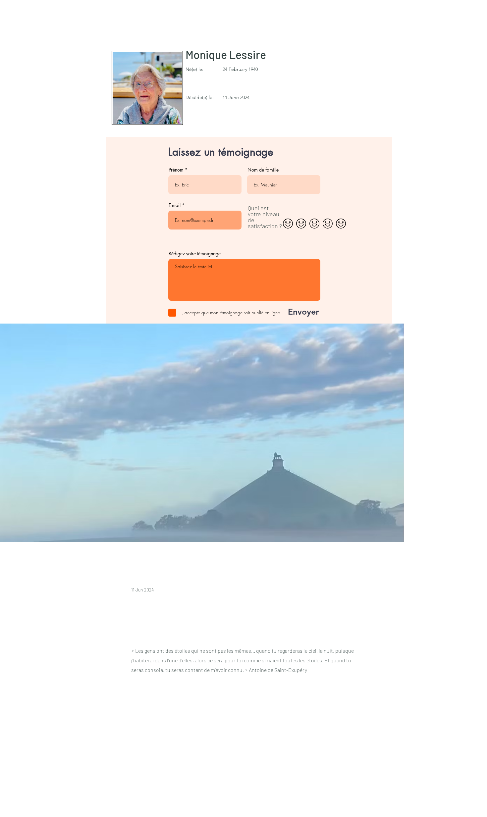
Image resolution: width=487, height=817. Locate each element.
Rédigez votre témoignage (195, 253)
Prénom (176, 170)
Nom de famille (263, 170)
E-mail (175, 205)
